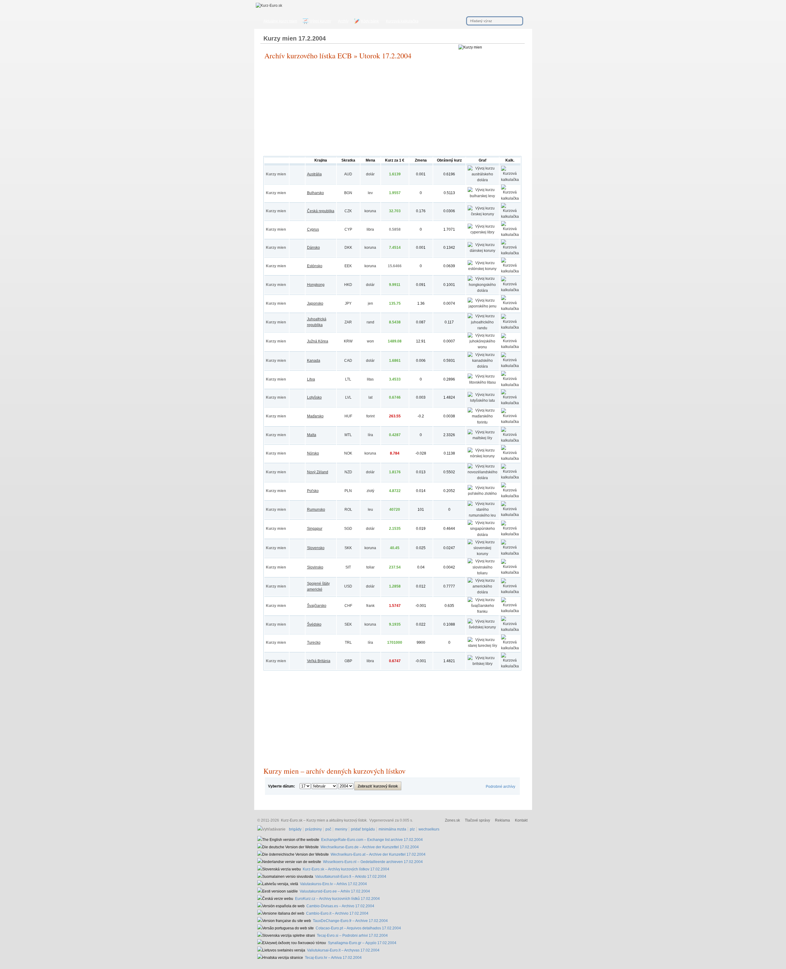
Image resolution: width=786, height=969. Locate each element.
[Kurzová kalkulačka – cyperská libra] (510, 234)
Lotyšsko (314, 397)
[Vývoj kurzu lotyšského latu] (482, 400)
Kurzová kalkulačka (402, 21)
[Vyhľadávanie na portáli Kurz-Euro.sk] (272, 829)
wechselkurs (428, 829)
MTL (348, 435)
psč (328, 829)
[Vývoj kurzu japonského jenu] (482, 306)
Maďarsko (315, 416)
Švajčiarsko (316, 606)
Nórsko (313, 453)
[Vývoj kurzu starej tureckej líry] (482, 645)
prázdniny (313, 829)
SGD (348, 528)
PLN (348, 491)
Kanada (313, 360)
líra (370, 435)
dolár (370, 174)
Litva (311, 379)
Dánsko (313, 247)
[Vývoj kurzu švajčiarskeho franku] (482, 611)
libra (370, 229)
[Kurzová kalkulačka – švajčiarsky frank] (510, 611)
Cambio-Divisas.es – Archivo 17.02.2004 (340, 906)
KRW (348, 341)
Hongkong (316, 285)
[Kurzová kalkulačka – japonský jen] (510, 309)
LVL (348, 397)
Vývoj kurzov (320, 21)
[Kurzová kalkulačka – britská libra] (510, 666)
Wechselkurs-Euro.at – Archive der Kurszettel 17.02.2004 (378, 854)
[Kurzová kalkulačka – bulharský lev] (510, 198)
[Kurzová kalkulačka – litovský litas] (510, 385)
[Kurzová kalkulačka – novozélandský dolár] (510, 477)
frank (370, 606)
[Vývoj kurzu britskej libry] (482, 664)
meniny (341, 829)
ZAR (348, 322)
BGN (348, 193)
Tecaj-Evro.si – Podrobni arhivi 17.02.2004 (352, 935)
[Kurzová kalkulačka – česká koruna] (510, 216)
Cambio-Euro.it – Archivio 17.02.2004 (337, 913)
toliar (370, 567)
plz (412, 829)
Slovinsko (315, 567)
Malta (311, 435)
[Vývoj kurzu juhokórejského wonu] (482, 347)
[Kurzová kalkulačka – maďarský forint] (510, 422)
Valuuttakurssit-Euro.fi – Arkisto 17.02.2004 (350, 876)
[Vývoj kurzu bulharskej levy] (482, 196)
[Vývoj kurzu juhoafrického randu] (482, 328)
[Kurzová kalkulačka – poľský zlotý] (510, 496)
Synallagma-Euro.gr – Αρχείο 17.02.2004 (362, 943)
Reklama (502, 820)
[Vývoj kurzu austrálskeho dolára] (482, 180)
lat (370, 397)
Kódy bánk (370, 21)
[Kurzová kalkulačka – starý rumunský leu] (510, 515)
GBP (348, 661)
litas (370, 379)
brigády (295, 829)
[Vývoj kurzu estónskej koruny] (482, 269)
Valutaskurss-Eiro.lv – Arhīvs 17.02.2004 (333, 884)
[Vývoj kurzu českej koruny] (482, 214)
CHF (348, 606)
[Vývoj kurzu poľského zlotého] (482, 493)
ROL (348, 509)
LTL (348, 379)
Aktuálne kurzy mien (280, 21)
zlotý (370, 491)
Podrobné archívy (500, 786)
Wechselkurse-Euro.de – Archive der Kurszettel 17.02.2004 (370, 847)
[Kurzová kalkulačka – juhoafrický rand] (510, 327)
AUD (348, 174)
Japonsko (315, 303)
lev (370, 193)
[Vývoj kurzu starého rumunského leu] (482, 515)
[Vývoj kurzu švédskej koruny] (482, 627)
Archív (343, 21)
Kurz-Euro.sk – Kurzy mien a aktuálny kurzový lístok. (324, 820)
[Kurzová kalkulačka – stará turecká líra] (510, 648)
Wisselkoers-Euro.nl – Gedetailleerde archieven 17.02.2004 (373, 862)
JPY (348, 303)
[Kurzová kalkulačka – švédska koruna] (510, 629)
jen (370, 303)
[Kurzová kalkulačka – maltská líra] (510, 440)
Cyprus (313, 229)
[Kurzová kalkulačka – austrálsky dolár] (510, 180)
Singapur (314, 528)
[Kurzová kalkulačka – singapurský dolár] (510, 534)
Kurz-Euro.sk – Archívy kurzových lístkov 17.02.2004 (346, 869)
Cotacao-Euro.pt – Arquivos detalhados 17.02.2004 (358, 928)
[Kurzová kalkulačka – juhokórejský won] (510, 347)
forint (370, 416)
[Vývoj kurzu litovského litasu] (482, 382)
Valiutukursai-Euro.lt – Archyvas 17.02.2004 (343, 950)
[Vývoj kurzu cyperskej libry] (482, 232)
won (370, 341)
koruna (370, 211)
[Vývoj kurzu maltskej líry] (482, 438)
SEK (348, 624)
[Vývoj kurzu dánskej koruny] (482, 250)
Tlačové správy (477, 820)
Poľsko (313, 491)
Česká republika (320, 211)
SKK (348, 548)
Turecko (314, 642)
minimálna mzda (392, 829)
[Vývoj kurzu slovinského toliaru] (482, 573)
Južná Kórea (317, 341)
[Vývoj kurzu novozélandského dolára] (482, 478)
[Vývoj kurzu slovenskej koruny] (482, 554)
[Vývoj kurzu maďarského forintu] (482, 422)
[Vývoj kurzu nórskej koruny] (482, 456)
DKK (348, 247)
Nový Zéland (317, 472)
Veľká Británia (318, 661)
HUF (348, 416)
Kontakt (521, 820)
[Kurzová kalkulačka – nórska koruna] (510, 458)
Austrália (314, 174)
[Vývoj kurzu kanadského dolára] (482, 366)
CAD (348, 360)
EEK (348, 266)
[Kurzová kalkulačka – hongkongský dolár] (510, 290)
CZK (348, 211)
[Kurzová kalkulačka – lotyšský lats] (510, 403)
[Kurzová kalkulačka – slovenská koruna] (510, 553)
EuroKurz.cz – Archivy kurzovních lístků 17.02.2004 (337, 899)
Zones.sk (452, 820)
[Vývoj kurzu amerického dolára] (482, 592)
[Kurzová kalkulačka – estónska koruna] (510, 271)
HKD (348, 285)
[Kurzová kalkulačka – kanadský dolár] (510, 366)
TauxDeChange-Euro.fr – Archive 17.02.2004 (350, 921)
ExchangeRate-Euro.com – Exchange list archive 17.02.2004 (372, 840)
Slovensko (316, 548)
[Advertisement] (392, 110)
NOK (348, 453)
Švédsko (314, 624)
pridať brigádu (363, 829)
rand (370, 322)
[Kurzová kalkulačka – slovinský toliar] (510, 572)
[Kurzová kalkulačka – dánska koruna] (510, 253)
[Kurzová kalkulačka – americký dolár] (510, 592)
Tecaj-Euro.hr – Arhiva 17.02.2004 (333, 957)
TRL (348, 642)
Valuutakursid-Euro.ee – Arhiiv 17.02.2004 (335, 891)
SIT (348, 567)
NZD (348, 472)
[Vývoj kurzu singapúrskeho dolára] (482, 535)
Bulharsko (315, 193)
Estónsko (314, 266)
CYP (348, 229)
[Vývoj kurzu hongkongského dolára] (482, 290)
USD (348, 586)
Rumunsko (316, 509)
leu (370, 509)
